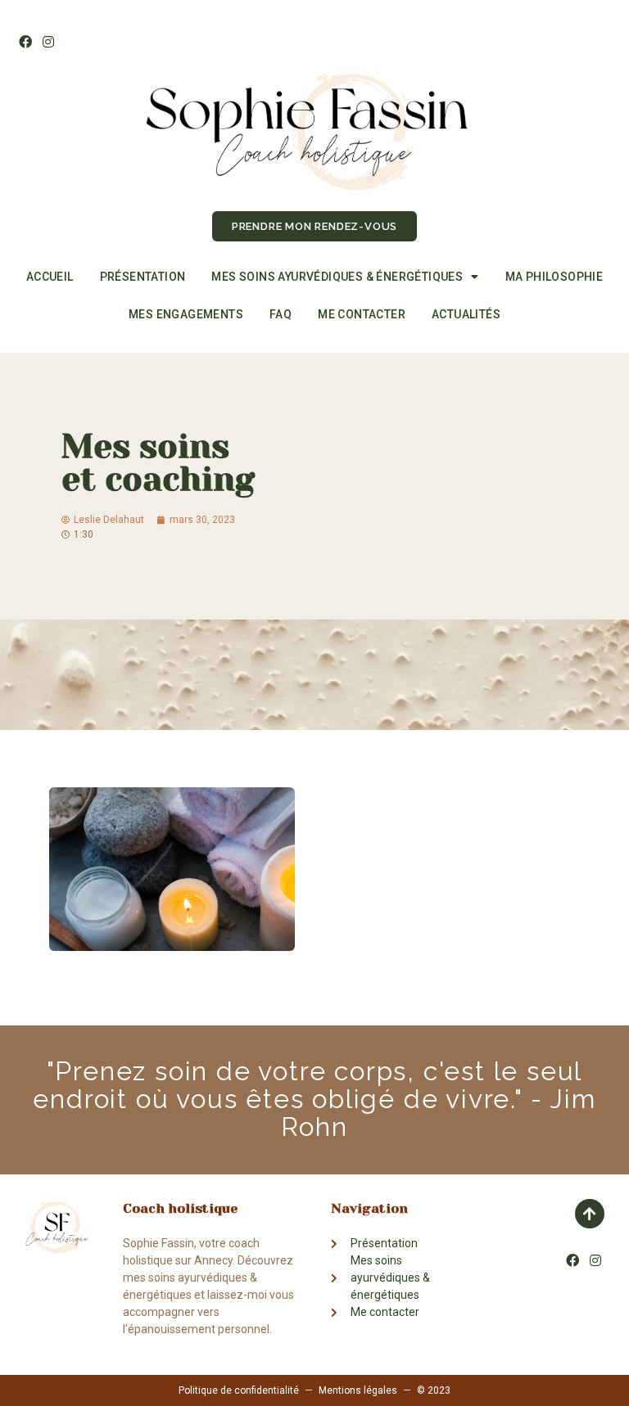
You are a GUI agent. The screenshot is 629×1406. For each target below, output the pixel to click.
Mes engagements (186, 314)
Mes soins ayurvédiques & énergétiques (337, 276)
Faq (280, 314)
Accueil (50, 276)
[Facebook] (25, 42)
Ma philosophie (554, 276)
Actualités (466, 314)
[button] (314, 226)
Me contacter (361, 314)
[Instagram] (47, 42)
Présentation (143, 276)
